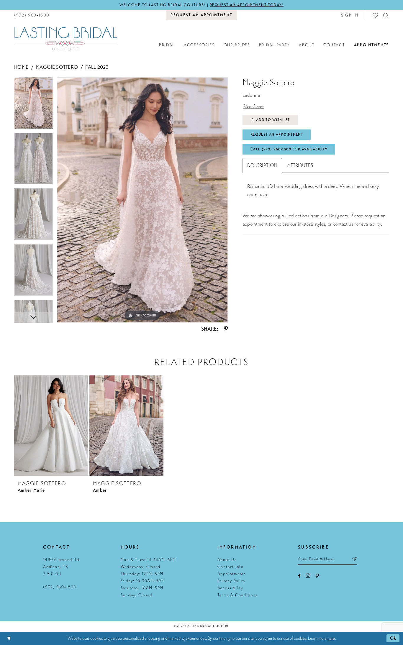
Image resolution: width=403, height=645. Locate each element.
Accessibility (230, 587)
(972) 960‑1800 (60, 587)
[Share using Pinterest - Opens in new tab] (226, 328)
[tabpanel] (33, 105)
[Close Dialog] (9, 638)
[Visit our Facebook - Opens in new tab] (299, 576)
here (331, 638)
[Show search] (386, 15)
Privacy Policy (231, 580)
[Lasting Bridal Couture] (65, 38)
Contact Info (230, 566)
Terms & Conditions (237, 595)
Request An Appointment (276, 134)
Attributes (300, 165)
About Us (227, 559)
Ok (393, 638)
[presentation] (51, 425)
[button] (350, 15)
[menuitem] (32, 15)
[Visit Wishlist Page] (375, 15)
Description (262, 165)
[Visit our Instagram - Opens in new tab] (308, 575)
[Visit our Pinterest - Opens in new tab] (317, 576)
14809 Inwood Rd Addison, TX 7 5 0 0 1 (61, 566)
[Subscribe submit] (354, 559)
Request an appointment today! (247, 5)
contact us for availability (357, 224)
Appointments (231, 573)
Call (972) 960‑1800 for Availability (288, 149)
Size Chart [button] (253, 107)
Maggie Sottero (57, 67)
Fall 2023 (97, 67)
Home (21, 67)
